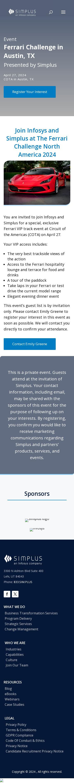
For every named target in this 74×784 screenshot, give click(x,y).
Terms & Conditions (21, 730)
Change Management (21, 629)
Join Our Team (17, 665)
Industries (13, 649)
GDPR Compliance (19, 735)
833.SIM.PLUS (23, 582)
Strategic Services (18, 624)
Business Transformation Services (31, 613)
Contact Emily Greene (29, 344)
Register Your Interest (29, 91)
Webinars (12, 699)
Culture (11, 660)
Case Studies (14, 704)
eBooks (10, 694)
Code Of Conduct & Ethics (25, 740)
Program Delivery (18, 618)
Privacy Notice (17, 746)
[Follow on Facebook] (7, 594)
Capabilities (15, 654)
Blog (8, 688)
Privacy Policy (16, 724)
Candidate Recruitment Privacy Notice (35, 751)
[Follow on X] (15, 594)
